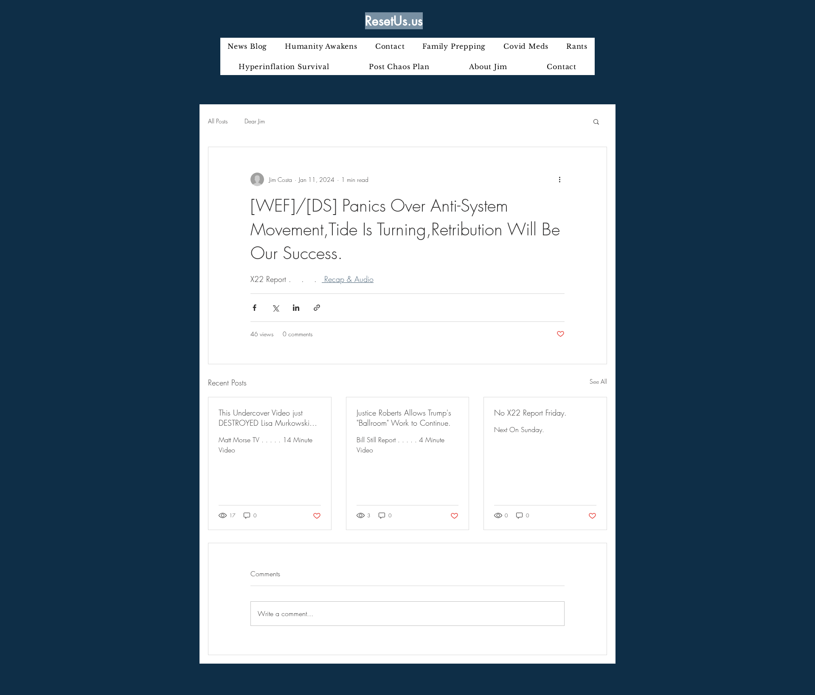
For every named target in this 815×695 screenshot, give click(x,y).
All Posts (218, 121)
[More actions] (559, 179)
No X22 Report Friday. (530, 413)
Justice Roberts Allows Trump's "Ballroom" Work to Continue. (404, 418)
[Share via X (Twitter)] (275, 308)
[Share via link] (317, 308)
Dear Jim (254, 121)
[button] (596, 121)
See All (598, 381)
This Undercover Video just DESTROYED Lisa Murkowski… (268, 418)
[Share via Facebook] (254, 308)
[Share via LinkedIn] (296, 308)
